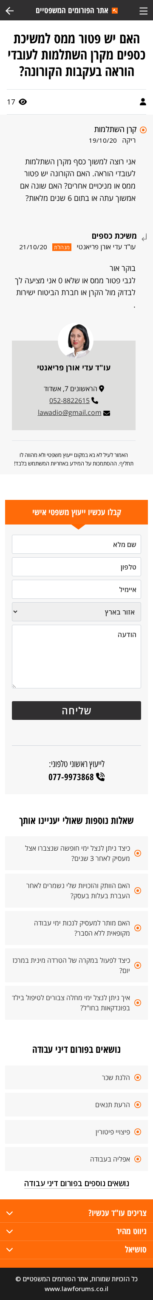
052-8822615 (69, 400)
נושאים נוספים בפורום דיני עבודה (76, 1183)
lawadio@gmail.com (70, 412)
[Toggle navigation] (143, 10)
